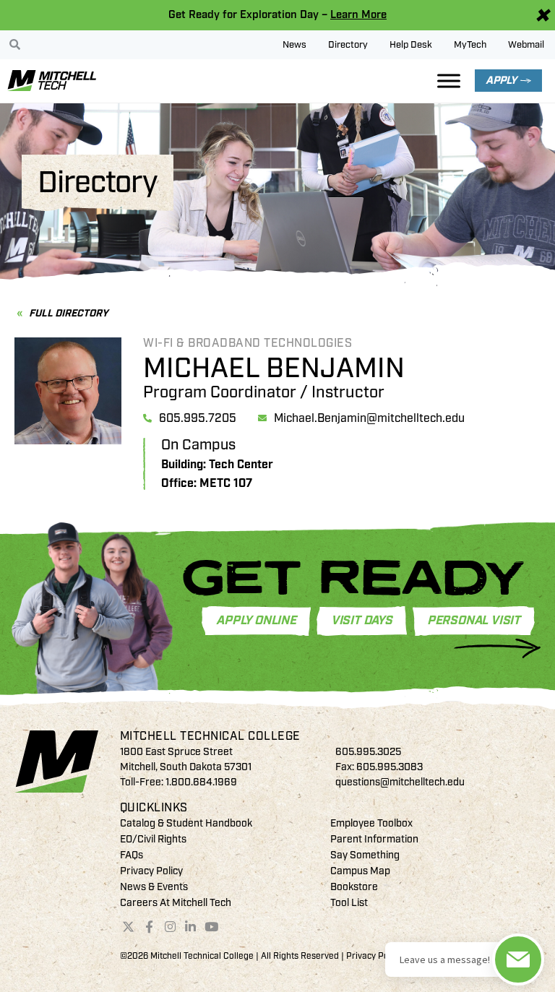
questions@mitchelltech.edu (400, 782)
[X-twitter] (128, 927)
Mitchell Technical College (210, 736)
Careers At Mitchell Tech (175, 903)
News (294, 45)
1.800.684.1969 (201, 782)
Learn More (358, 15)
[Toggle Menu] (448, 80)
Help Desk (411, 45)
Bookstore (354, 887)
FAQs (131, 855)
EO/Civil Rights (153, 839)
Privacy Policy (151, 871)
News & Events (154, 887)
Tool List (349, 903)
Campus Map (360, 871)
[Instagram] (169, 927)
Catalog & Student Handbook (186, 823)
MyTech (470, 45)
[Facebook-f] (149, 927)
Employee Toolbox (371, 823)
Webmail (526, 45)
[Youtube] (211, 927)
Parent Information (374, 839)
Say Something (365, 855)
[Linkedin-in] (190, 927)
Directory (348, 45)
